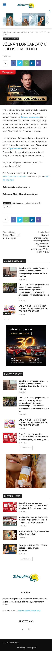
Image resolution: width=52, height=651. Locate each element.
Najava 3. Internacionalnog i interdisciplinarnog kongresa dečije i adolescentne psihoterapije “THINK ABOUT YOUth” (40, 243)
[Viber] (38, 63)
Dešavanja (17, 32)
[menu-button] (4, 4)
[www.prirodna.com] (26, 471)
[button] (50, 11)
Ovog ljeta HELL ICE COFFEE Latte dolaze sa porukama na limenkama (33, 548)
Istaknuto (15, 39)
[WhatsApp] (26, 63)
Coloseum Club (17, 203)
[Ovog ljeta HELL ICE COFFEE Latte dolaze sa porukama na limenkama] (10, 549)
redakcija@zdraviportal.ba (29, 610)
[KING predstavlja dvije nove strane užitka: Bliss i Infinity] (10, 535)
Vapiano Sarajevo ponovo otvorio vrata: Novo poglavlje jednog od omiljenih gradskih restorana (33, 519)
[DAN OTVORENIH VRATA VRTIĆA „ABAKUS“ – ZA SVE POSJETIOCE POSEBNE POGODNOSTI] (10, 310)
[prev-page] (4, 319)
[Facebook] (13, 63)
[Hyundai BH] (26, 345)
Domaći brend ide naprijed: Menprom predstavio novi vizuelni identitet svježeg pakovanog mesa (34, 436)
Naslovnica (7, 32)
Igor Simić (7, 207)
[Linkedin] (32, 63)
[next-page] (8, 319)
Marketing (21, 648)
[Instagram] (29, 629)
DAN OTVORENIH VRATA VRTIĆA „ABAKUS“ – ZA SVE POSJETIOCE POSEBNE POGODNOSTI (33, 308)
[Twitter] (20, 63)
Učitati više (25, 448)
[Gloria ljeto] (26, 17)
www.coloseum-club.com (15, 176)
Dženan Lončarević (33, 203)
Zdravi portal (32, 648)
